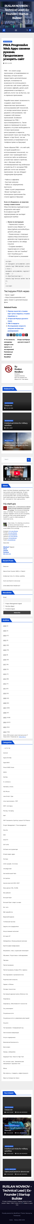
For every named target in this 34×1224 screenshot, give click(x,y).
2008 (4, 703)
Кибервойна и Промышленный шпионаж (15, 941)
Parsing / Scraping (8, 810)
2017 (4, 664)
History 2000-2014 (19, 1220)
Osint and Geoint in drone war (11, 581)
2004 (4, 722)
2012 (4, 683)
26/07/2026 (10, 1112)
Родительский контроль (10, 979)
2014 (4, 679)
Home (11, 1220)
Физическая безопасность (11, 1042)
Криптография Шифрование (11, 946)
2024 (4, 635)
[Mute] (25, 479)
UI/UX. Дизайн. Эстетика (10, 864)
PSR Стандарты (13, 323)
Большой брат (7, 897)
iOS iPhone (6, 791)
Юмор (5, 1068)
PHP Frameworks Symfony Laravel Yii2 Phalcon (16, 820)
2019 (4, 655)
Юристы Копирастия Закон (11, 1078)
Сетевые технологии (9, 989)
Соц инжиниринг (8, 1008)
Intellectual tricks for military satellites (14, 576)
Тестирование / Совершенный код (13, 1027)
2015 (4, 674)
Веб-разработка (8, 912)
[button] (27, 30)
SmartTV (5, 839)
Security (5, 830)
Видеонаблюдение (8, 917)
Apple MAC (6, 762)
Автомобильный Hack (9, 873)
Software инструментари (10, 849)
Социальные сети (8, 1013)
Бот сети (5, 907)
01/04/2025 (10, 1174)
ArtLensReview (13, 534)
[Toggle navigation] (16, 30)
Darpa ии (8, 405)
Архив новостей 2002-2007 (11, 883)
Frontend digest (10, 609)
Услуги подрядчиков (9, 1037)
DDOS (5, 772)
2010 (4, 693)
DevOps (5, 777)
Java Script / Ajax (8, 796)
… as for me (6, 748)
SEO (4, 835)
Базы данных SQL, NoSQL (10, 888)
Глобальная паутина (9, 921)
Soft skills (6, 844)
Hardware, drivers (8, 786)
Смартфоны (6, 999)
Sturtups (5, 859)
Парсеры (5, 960)
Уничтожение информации (11, 1032)
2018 (4, 659)
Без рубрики (7, 892)
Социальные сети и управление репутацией (16, 1018)
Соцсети (5, 1023)
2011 (4, 688)
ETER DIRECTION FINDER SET (11, 585)
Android (5, 753)
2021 (4, 645)
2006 (4, 712)
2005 (4, 717)
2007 (4, 708)
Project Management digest (13, 603)
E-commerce (6, 782)
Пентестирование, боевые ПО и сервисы (15, 970)
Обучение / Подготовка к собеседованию (15, 955)
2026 (4, 626)
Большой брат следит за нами (12, 902)
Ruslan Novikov (19, 370)
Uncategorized (8, 41)
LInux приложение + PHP (10, 801)
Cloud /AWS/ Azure (8, 767)
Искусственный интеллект (11, 931)
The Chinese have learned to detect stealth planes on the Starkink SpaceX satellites (16, 445)
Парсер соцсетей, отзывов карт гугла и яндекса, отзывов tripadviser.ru (19, 313)
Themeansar (16, 1215)
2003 (4, 727)
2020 (4, 650)
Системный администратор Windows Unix (15, 994)
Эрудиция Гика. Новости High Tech (13, 1056)
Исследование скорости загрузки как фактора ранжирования (17, 328)
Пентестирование (8, 965)
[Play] (6, 479)
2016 (4, 669)
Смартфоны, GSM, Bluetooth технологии (15, 1003)
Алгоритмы (6, 878)
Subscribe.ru (22, 737)
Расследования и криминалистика (13, 974)
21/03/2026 (10, 1133)
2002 (4, 732)
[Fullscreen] (28, 479)
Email (4, 597)
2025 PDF (7, 554)
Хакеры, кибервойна (9, 1052)
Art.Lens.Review (13, 531)
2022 (4, 640)
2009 (4, 698)
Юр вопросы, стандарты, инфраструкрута (15, 1073)
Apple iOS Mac (7, 757)
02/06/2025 (10, 1153)
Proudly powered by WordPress (11, 1213)
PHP (4, 815)
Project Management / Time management (14, 825)
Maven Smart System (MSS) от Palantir (14, 571)
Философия (6, 1047)
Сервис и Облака (8, 984)
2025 (4, 630)
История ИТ (6, 936)
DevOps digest (9, 606)
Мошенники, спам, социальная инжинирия (15, 950)
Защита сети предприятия (11, 926)
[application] (17, 473)
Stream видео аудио (9, 854)
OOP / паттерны (8, 806)
